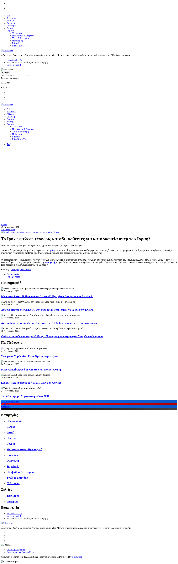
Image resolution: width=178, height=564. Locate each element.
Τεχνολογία (17, 33)
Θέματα (10, 30)
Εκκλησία (12, 455)
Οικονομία (11, 25)
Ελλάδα (10, 20)
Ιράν (52, 250)
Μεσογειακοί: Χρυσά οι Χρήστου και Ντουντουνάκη (31, 369)
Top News (11, 18)
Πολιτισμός (17, 41)
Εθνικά (11, 443)
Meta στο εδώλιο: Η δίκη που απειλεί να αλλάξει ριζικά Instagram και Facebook (47, 296)
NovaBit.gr (77, 557)
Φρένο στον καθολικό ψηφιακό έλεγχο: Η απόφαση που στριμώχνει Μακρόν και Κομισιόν (52, 336)
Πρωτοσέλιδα (14, 421)
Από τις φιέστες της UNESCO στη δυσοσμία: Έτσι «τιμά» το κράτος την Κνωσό (47, 309)
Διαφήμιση (13, 501)
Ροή (8, 15)
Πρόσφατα (26, 269)
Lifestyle (16, 43)
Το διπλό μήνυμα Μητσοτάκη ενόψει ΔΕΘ (25, 396)
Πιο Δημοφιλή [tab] (13, 274)
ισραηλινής (50, 262)
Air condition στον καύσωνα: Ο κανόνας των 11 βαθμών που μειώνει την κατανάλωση (49, 323)
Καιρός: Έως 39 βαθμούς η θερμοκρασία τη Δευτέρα (31, 382)
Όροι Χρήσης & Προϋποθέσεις (20, 552)
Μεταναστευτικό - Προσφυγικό (24, 449)
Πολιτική (11, 23)
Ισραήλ (17, 269)
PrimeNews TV (19, 46)
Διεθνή (10, 28)
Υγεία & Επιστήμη (20, 38)
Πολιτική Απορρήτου (16, 549)
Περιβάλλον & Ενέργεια (23, 36)
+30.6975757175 (14, 60)
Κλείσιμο (5, 72)
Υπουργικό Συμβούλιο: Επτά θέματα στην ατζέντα (30, 356)
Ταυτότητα (13, 495)
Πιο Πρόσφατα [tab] (13, 277)
